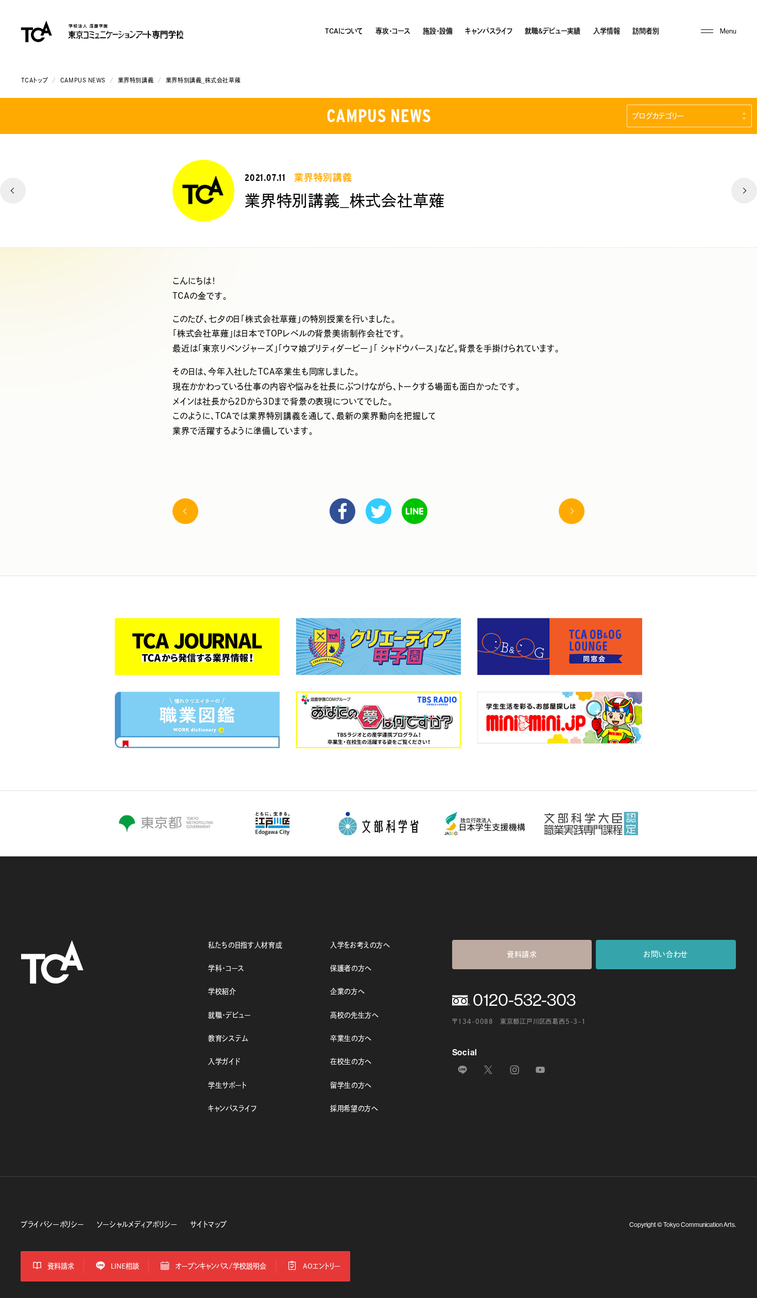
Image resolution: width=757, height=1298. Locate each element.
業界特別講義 (135, 80)
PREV (13, 191)
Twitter (378, 511)
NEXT (744, 191)
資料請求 (522, 954)
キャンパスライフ (488, 31)
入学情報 (606, 31)
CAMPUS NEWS (83, 80)
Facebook (342, 511)
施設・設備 (438, 31)
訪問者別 (645, 31)
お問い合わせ (666, 954)
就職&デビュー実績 (552, 31)
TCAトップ (34, 80)
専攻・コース (392, 31)
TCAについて (344, 31)
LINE (414, 511)
